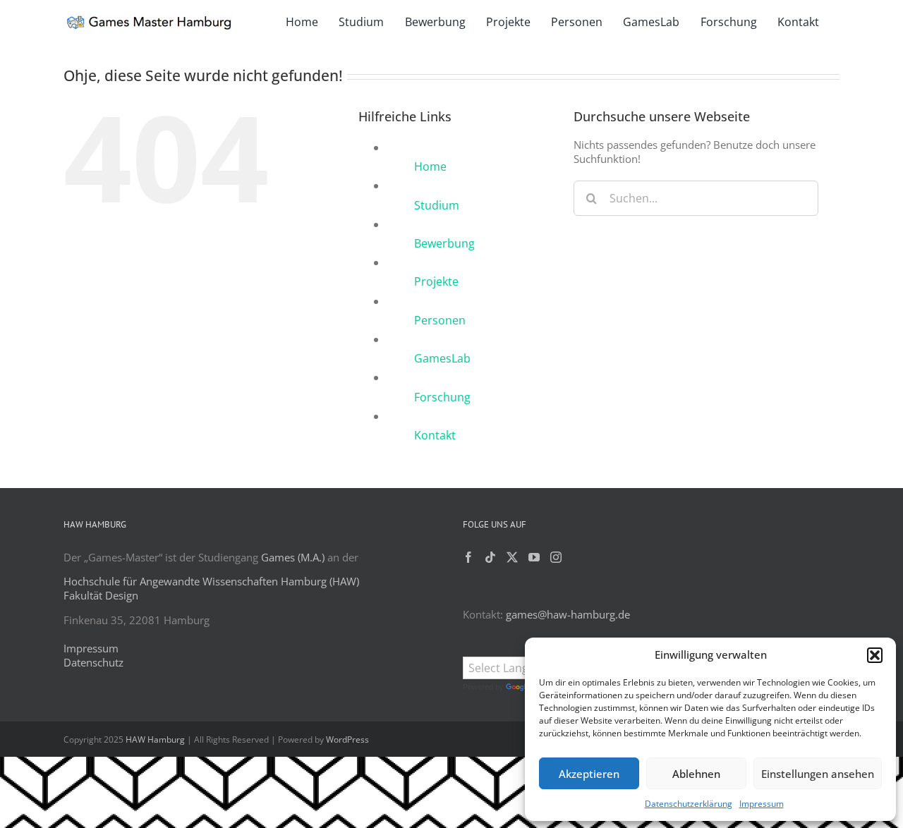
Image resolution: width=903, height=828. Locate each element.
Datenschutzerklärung (688, 804)
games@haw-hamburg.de (568, 614)
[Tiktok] (490, 557)
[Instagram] (556, 557)
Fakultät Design (100, 595)
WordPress (347, 739)
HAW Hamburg (155, 739)
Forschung (442, 397)
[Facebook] (468, 557)
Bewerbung (444, 243)
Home (430, 166)
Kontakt (435, 435)
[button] (875, 655)
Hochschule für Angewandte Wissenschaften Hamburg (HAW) (211, 581)
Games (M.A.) (293, 557)
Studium (436, 205)
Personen (440, 320)
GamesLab (442, 358)
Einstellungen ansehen (817, 774)
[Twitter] (512, 557)
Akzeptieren (589, 774)
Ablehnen (696, 774)
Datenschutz (93, 662)
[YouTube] (534, 557)
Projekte (436, 281)
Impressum (761, 804)
